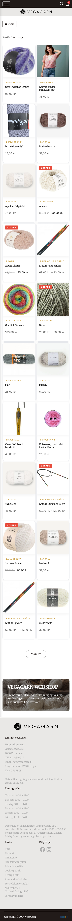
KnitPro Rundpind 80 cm (52, 503)
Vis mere (36, 653)
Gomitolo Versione (14, 325)
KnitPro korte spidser (50, 265)
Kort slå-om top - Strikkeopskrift (48, 88)
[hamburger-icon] (6, 4)
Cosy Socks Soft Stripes (17, 86)
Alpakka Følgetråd (14, 206)
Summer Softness (14, 563)
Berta (42, 325)
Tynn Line (10, 503)
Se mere (19, 61)
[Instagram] (49, 849)
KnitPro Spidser (13, 622)
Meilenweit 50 (46, 622)
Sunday (43, 384)
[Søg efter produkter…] (61, 4)
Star (7, 384)
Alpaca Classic (12, 265)
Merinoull (44, 563)
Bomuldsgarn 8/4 (14, 146)
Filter (11, 23)
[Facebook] (42, 849)
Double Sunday (47, 146)
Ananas (43, 206)
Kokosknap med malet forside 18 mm (51, 446)
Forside (6, 37)
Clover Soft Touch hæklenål (14, 446)
